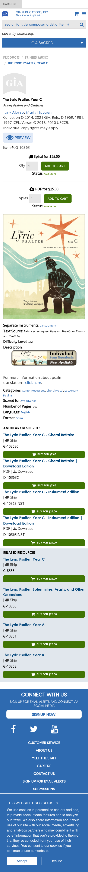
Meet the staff (44, 758)
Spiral (19, 418)
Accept (22, 860)
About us (44, 750)
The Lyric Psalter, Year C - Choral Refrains (38, 435)
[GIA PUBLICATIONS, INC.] (5, 13)
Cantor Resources (33, 390)
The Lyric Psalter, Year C (24, 559)
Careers (44, 766)
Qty (22, 165)
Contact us (44, 774)
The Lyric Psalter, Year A (24, 625)
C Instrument (48, 325)
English (25, 412)
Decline (56, 860)
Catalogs (10, 4)
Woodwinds (29, 401)
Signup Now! (44, 714)
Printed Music (36, 57)
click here (33, 382)
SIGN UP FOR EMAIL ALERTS (44, 781)
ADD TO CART (55, 166)
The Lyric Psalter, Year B (23, 655)
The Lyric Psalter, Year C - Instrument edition (41, 492)
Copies (22, 197)
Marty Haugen (38, 112)
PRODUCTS (11, 57)
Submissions (44, 789)
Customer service (44, 743)
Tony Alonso (13, 112)
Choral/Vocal (55, 390)
